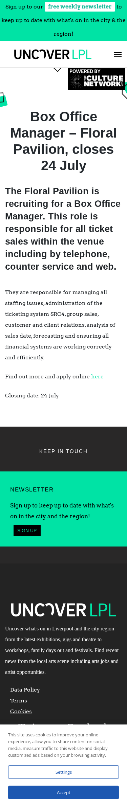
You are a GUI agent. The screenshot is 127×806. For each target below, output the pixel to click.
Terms (18, 700)
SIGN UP (27, 530)
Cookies (21, 711)
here (97, 376)
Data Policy (25, 689)
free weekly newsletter (80, 6)
